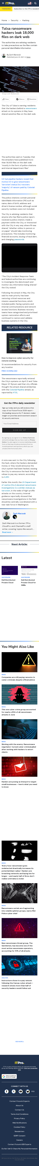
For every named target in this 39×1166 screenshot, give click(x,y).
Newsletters (19, 1131)
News (28, 57)
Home (4, 20)
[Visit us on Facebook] (6, 1091)
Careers (19, 1140)
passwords (19, 239)
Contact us (19, 1110)
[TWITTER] (15, 517)
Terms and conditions (19, 1114)
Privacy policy (19, 1118)
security (30, 529)
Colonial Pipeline (17, 389)
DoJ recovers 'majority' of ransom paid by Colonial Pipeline (18, 187)
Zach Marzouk (15, 55)
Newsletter (33, 99)
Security (14, 20)
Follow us (21, 99)
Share (7, 99)
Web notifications (19, 1123)
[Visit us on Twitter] (13, 1091)
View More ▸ (19, 1041)
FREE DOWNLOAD (9, 371)
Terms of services (29, 438)
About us (19, 1105)
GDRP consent (19, 1136)
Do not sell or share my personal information (19, 1149)
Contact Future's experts (20, 1101)
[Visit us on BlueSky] (27, 1091)
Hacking (25, 20)
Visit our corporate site (27, 1069)
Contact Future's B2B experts (19, 1144)
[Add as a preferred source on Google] (9, 1076)
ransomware (31, 108)
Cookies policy (19, 1127)
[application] (19, 256)
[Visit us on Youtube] (21, 1091)
